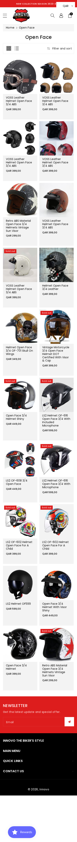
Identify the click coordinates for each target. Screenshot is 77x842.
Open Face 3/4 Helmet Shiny (16, 417)
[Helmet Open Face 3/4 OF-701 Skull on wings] (20, 326)
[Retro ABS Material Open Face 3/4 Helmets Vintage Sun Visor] (20, 200)
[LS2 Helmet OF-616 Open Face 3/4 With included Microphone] (56, 395)
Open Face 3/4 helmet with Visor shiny (54, 607)
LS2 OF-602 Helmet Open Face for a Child (19, 545)
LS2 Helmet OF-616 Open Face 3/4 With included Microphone (56, 421)
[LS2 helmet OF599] (20, 583)
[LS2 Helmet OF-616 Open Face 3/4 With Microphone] (56, 460)
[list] (16, 48)
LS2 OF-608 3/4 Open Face (16, 482)
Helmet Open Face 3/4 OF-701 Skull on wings (19, 350)
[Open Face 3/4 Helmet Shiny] (20, 395)
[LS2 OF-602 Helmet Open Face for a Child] (20, 521)
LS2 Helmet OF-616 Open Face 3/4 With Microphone (56, 484)
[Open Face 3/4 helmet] (20, 645)
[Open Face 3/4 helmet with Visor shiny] (56, 583)
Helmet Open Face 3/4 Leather (55, 287)
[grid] (8, 48)
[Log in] (61, 15)
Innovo (44, 789)
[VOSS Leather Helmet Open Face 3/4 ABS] (20, 77)
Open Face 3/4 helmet (16, 667)
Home (10, 28)
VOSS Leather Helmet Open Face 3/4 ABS (19, 101)
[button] (7, 15)
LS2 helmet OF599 (18, 604)
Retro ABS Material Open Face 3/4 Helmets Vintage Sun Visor (18, 226)
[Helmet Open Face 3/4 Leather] (56, 265)
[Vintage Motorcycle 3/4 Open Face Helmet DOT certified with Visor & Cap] (56, 326)
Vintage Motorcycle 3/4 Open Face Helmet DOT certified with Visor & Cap (55, 353)
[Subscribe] (69, 721)
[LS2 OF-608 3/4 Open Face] (20, 460)
